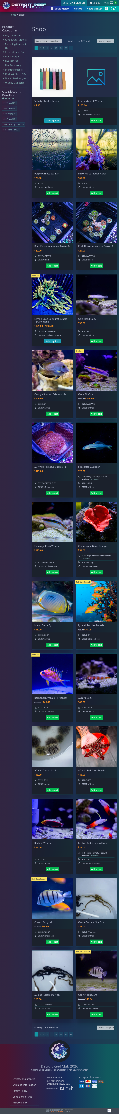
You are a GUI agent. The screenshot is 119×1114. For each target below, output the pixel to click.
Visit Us (77, 8)
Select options (52, 120)
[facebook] (106, 8)
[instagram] (110, 8)
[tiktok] (114, 8)
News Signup (94, 8)
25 (66, 48)
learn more (9, 98)
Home (12, 14)
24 (61, 48)
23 (56, 48)
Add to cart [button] (96, 120)
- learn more (94, 479)
